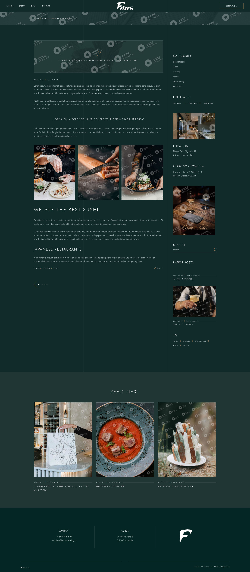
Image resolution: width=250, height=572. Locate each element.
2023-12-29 (178, 321)
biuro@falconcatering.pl (66, 540)
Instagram (208, 103)
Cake (175, 66)
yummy (186, 345)
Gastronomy (46, 18)
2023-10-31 (38, 482)
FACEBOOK (25, 567)
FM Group (205, 567)
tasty (175, 345)
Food (175, 341)
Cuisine (176, 71)
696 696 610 (65, 536)
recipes (186, 341)
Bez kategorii (179, 61)
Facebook (193, 103)
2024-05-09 (178, 276)
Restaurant (178, 86)
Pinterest (178, 103)
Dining (176, 76)
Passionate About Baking (175, 486)
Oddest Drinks (183, 324)
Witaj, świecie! (183, 279)
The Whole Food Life (110, 486)
